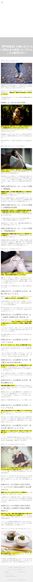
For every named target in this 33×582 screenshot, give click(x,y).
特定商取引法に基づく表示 (19, 567)
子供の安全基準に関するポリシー (12, 576)
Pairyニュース (23, 2)
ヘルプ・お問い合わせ (21, 571)
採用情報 (30, 2)
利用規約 (10, 567)
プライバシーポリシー (12, 569)
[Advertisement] (16, 20)
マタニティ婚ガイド (9, 574)
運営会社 (20, 569)
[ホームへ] (3, 2)
